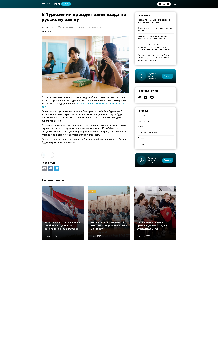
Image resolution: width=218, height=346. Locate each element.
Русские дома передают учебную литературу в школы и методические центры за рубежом (154, 57)
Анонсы (48, 155)
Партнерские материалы (149, 132)
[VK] (50, 168)
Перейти (167, 160)
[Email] (44, 168)
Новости (141, 115)
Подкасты (142, 138)
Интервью (142, 127)
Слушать (167, 76)
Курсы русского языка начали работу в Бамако (155, 29)
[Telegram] (57, 168)
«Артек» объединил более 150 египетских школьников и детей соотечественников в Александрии (154, 46)
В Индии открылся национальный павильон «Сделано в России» (153, 37)
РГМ (61, 4)
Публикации (143, 121)
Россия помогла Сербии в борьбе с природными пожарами (154, 21)
